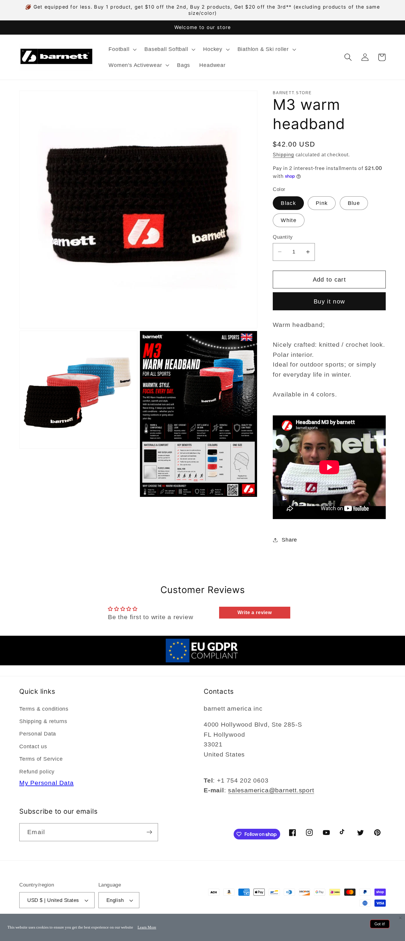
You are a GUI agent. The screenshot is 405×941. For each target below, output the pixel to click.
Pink (322, 203)
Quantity (283, 237)
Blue (354, 203)
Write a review (254, 612)
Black (288, 203)
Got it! (379, 924)
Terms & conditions (43, 709)
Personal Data (37, 734)
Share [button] (289, 540)
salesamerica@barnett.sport (271, 790)
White (288, 220)
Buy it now (329, 301)
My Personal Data (46, 782)
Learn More (147, 927)
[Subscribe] (149, 832)
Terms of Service (41, 759)
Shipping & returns (43, 721)
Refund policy (37, 772)
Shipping (283, 154)
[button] (122, 49)
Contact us (33, 746)
